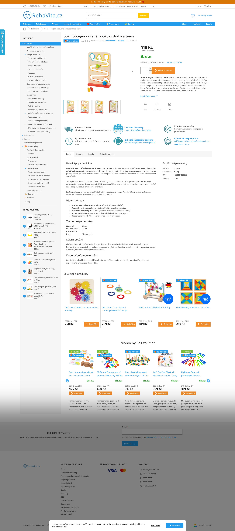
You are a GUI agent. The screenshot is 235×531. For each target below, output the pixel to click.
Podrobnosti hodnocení (114, 41)
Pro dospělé (33, 157)
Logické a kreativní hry (37, 102)
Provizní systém (67, 500)
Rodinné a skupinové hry (38, 120)
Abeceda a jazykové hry (37, 109)
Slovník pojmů (66, 514)
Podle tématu (32, 168)
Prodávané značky (68, 511)
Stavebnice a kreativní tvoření (39, 124)
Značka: (131, 40)
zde (65, 527)
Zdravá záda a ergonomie (38, 179)
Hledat (143, 15)
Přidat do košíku (165, 70)
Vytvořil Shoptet (205, 525)
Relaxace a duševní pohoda (39, 175)
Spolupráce (65, 504)
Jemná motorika (34, 65)
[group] (82, 381)
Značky (27, 201)
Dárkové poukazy (34, 190)
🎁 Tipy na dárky (31, 146)
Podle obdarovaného (35, 150)
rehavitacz (147, 477)
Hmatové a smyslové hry (38, 91)
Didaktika (28, 43)
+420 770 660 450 (150, 473)
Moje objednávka (68, 479)
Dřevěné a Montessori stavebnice (42, 128)
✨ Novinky (29, 198)
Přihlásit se (130, 443)
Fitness (27, 139)
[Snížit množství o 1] (150, 72)
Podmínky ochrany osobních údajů (131, 6)
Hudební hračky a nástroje (38, 87)
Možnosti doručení (174, 62)
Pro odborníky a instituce (38, 164)
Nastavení (155, 525)
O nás (86, 6)
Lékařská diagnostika (33, 142)
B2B (62, 497)
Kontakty (64, 493)
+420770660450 (149, 486)
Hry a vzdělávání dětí (36, 186)
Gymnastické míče (35, 69)
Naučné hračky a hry (36, 98)
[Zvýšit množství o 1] (150, 68)
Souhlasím (176, 525)
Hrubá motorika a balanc (38, 62)
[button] (81, 398)
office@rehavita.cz (151, 469)
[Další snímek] (132, 72)
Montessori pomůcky (35, 51)
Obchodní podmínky (102, 6)
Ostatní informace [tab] (107, 154)
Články (63, 490)
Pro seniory (32, 161)
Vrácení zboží (66, 483)
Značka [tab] (91, 154)
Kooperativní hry (34, 117)
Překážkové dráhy (35, 76)
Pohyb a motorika (34, 54)
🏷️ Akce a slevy (30, 194)
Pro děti (31, 153)
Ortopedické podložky (37, 80)
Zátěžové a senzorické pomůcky (40, 47)
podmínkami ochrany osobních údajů (161, 437)
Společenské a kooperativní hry (40, 113)
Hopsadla (32, 73)
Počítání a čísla (34, 106)
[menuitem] (26, 24)
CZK (197, 6)
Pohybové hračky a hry (37, 58)
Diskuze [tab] (79, 154)
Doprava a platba (68, 486)
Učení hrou (31, 95)
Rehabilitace (29, 135)
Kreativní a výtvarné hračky (39, 131)
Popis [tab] (68, 154)
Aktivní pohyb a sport (36, 172)
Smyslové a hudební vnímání (38, 84)
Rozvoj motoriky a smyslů (38, 183)
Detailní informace (147, 96)
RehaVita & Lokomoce (70, 507)
